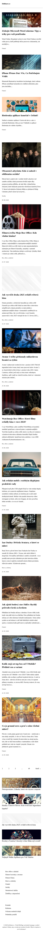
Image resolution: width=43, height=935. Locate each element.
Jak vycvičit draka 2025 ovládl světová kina (19, 825)
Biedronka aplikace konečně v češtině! (20, 115)
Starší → (38, 768)
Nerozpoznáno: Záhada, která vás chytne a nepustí (21, 789)
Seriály (4, 196)
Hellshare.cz (6, 4)
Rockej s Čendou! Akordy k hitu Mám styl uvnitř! (21, 841)
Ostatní (4, 48)
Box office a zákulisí (7, 258)
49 (29, 768)
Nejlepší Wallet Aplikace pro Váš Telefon (17, 857)
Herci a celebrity (6, 567)
